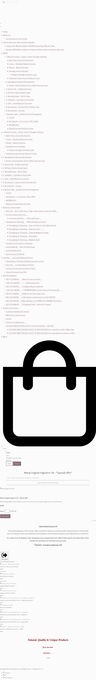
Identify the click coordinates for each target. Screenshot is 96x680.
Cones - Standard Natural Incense (22, 64)
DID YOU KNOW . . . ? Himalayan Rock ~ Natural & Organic (28, 304)
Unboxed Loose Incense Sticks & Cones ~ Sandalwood (13, 614)
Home (5, 32)
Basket (9, 463)
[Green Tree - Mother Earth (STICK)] (10, 564)
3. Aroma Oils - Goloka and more (18, 89)
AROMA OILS (14, 125)
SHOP (5, 53)
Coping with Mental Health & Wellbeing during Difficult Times (30, 46)
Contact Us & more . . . (11, 308)
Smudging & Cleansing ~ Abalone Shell (24, 240)
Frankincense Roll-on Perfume (7, 593)
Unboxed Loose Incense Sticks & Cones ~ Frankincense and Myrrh (16, 600)
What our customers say (15, 315)
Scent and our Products (15, 254)
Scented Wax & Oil (13, 251)
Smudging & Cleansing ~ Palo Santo (23, 236)
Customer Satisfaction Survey (17, 312)
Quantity (2, 511)
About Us (6, 35)
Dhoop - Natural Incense (18, 68)
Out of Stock (3, 571)
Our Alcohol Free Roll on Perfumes (19, 243)
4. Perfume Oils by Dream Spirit (18, 93)
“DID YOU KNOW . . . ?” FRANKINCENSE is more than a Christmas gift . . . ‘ (34, 290)
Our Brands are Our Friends (16, 39)
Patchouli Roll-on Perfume (7, 576)
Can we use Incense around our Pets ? (20, 269)
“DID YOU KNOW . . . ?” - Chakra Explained (22, 283)
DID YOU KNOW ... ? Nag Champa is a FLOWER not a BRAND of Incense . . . (35, 301)
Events (8, 319)
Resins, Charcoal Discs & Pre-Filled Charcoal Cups (28, 86)
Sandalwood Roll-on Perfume (7, 586)
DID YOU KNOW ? (10, 276)
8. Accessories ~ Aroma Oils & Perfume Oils (22, 107)
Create (41, 669)
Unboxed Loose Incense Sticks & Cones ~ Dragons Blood (14, 622)
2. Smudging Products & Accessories (20, 82)
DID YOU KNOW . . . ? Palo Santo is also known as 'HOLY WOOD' (31, 297)
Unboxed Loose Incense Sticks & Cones (24, 78)
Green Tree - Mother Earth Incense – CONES (11, 629)
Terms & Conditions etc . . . (16, 322)
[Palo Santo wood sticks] (6, 605)
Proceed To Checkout (53, 482)
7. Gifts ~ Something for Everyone (19, 103)
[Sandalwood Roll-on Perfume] (8, 583)
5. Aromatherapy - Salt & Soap (18, 96)
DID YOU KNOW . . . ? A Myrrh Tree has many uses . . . (26, 294)
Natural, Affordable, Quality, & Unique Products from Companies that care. (35, 50)
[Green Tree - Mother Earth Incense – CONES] (12, 626)
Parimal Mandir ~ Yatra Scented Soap (20, 247)
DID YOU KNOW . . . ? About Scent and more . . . (24, 279)
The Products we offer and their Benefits (18, 42)
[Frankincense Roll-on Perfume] (8, 591)
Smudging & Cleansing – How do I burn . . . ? (26, 229)
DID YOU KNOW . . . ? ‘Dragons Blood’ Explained (24, 287)
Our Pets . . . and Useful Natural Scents (18, 258)
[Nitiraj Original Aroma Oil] (2, 493)
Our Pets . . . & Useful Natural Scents (20, 265)
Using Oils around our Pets (16, 272)
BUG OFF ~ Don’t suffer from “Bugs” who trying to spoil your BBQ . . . (32, 211)
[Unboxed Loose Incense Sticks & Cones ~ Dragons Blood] (15, 619)
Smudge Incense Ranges (18, 71)
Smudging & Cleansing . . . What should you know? (26, 222)
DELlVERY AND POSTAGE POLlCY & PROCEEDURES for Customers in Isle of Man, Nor (41, 330)
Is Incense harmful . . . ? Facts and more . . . (25, 218)
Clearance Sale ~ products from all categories (23, 114)
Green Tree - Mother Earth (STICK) (9, 566)
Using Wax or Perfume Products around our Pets (25, 261)
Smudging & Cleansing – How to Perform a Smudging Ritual (32, 226)
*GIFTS (11, 118)
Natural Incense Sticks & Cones (21, 129)
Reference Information (12, 208)
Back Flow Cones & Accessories (21, 60)
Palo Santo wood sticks (6, 607)
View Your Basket (42, 482)
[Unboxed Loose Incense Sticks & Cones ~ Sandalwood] (14, 612)
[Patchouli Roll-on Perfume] (7, 574)
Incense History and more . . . (17, 215)
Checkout (17, 463)
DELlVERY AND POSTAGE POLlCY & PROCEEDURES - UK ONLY (30, 326)
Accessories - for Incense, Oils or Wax (23, 121)
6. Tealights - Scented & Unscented (20, 100)
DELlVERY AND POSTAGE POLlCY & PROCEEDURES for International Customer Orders (42, 333)
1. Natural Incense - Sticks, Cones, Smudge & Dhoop (26, 57)
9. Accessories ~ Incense (15, 111)
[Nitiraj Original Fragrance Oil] (8, 493)
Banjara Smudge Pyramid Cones (24, 75)
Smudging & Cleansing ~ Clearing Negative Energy (29, 233)
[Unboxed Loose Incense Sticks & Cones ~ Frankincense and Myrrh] (17, 598)
